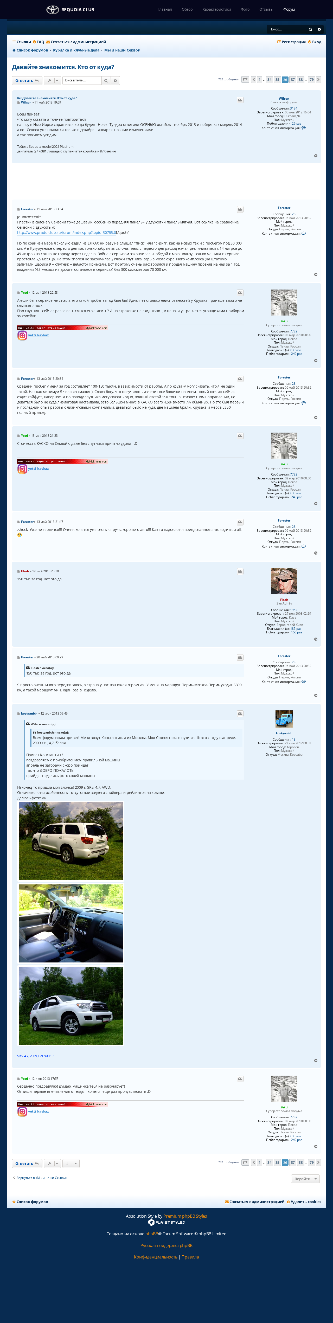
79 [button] (312, 79)
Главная (165, 9)
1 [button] (260, 79)
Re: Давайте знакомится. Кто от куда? (47, 98)
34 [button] (269, 79)
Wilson (284, 98)
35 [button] (278, 79)
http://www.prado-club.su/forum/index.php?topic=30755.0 (66, 232)
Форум (289, 9)
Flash (284, 600)
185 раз (296, 629)
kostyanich (284, 733)
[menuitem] (38, 42)
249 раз (296, 354)
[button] (245, 79)
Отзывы (266, 9)
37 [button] (293, 79)
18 (294, 739)
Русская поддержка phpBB (166, 1245)
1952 (293, 610)
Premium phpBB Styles (185, 1216)
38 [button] (301, 79)
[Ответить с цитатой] (240, 100)
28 (294, 214)
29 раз (296, 123)
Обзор (187, 9)
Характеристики (217, 9)
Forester (284, 208)
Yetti (284, 321)
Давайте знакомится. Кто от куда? (63, 66)
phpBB (151, 1234)
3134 (293, 108)
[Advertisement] (166, 181)
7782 (293, 331)
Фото (245, 9)
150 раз (296, 632)
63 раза (296, 350)
